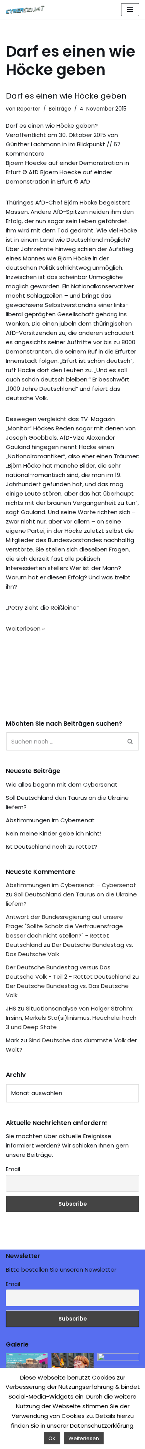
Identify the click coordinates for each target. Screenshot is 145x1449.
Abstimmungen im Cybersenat (50, 820)
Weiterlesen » (25, 628)
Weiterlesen (83, 1438)
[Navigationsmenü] (130, 9)
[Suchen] (130, 741)
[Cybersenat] (27, 9)
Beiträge (60, 109)
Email (13, 1169)
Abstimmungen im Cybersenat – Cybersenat (71, 885)
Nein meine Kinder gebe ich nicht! (53, 833)
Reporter (28, 109)
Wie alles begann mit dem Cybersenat (62, 784)
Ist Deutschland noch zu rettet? (51, 846)
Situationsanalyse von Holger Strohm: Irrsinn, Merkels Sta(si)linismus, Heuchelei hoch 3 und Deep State (71, 1017)
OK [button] (52, 1438)
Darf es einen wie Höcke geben (66, 95)
